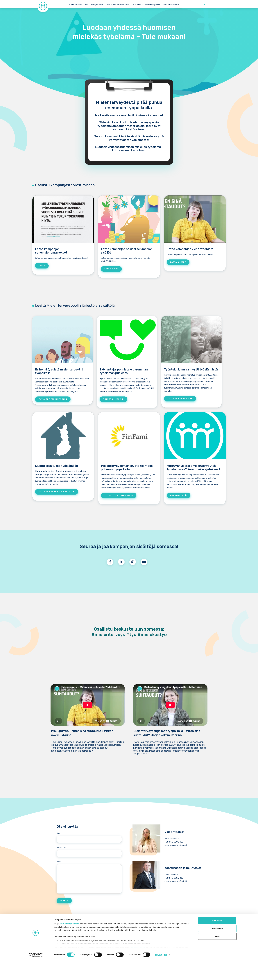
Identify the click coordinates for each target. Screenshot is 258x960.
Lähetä (64, 901)
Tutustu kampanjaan (180, 399)
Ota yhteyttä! (178, 495)
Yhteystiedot (97, 4)
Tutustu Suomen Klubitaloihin (57, 492)
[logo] (43, 5)
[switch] (98, 954)
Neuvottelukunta (171, 4)
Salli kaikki (217, 920)
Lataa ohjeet (178, 262)
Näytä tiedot (161, 955)
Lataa (42, 266)
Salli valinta (217, 928)
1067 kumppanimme (69, 924)
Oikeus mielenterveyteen (117, 4)
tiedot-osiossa (138, 947)
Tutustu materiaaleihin (118, 495)
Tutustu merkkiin (113, 399)
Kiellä (217, 936)
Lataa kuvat (111, 269)
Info (86, 4)
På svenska (137, 4)
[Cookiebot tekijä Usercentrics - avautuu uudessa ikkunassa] (35, 955)
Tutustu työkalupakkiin (53, 399)
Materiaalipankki (152, 4)
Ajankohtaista (75, 4)
